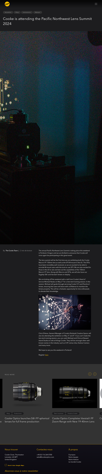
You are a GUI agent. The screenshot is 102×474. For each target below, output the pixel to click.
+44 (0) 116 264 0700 (44, 455)
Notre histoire (73, 459)
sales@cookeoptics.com (45, 457)
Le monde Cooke (75, 462)
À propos (72, 455)
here (46, 355)
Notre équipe (73, 457)
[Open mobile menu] (96, 4)
